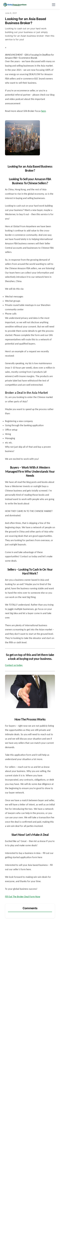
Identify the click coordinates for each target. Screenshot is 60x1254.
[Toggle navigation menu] (54, 4)
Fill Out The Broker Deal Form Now (22, 896)
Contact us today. (14, 665)
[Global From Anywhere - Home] (15, 4)
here (43, 111)
